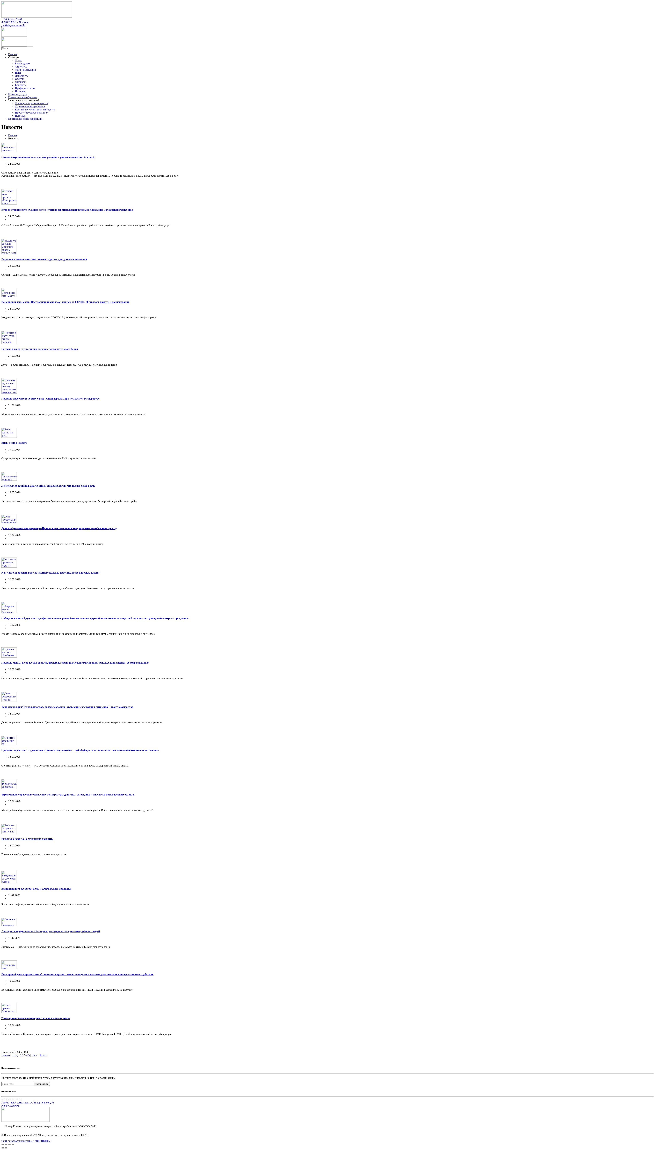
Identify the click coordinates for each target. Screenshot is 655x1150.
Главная (12, 54)
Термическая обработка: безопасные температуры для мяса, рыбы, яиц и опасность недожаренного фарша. (67, 794)
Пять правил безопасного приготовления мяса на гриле (35, 1018)
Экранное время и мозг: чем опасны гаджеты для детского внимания (44, 259)
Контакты (20, 85)
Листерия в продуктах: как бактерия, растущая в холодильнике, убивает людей (50, 931)
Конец (43, 1055)
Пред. (15, 1055)
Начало (5, 1055)
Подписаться (41, 1084)
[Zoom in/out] (13, 1144)
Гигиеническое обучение (22, 97)
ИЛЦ (18, 72)
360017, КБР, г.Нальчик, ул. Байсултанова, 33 (27, 1102)
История (20, 91)
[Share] (6, 1144)
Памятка (20, 115)
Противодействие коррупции (25, 118)
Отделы (19, 78)
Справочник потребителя (30, 106)
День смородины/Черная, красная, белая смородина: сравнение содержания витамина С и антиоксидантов (67, 706)
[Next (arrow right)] (6, 1147)
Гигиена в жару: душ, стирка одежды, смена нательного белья (39, 349)
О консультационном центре (31, 103)
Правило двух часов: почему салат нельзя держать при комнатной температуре (50, 398)
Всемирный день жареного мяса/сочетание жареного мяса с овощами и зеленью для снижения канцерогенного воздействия (77, 974)
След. (35, 1055)
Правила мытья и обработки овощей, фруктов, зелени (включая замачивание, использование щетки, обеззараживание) (75, 662)
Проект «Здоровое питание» (31, 112)
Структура (21, 66)
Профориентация (25, 88)
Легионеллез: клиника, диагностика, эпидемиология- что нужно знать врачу (48, 485)
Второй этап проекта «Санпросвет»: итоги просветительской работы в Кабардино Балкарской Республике (67, 209)
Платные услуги (17, 94)
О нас (18, 60)
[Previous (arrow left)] (2, 1147)
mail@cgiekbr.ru (10, 1105)
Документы (21, 75)
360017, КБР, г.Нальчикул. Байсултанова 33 (14, 24)
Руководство (22, 63)
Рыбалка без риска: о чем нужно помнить (27, 838)
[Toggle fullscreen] (9, 1144)
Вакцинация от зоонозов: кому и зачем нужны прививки (36, 888)
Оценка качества (14, 1129)
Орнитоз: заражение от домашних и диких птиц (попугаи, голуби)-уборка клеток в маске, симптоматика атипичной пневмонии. (80, 750)
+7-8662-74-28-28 (11, 19)
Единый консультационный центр (35, 109)
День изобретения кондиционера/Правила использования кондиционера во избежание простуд (59, 528)
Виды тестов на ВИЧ (14, 442)
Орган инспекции (25, 69)
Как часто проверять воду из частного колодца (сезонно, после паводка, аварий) (50, 572)
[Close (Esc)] (2, 1144)
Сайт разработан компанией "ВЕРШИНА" (26, 1140)
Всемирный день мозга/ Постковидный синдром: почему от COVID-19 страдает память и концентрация (65, 301)
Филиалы (20, 81)
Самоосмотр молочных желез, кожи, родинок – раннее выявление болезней (47, 157)
